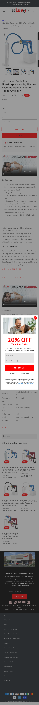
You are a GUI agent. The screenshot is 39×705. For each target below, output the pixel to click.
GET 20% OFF (19, 368)
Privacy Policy (21, 383)
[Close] (35, 317)
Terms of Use (30, 383)
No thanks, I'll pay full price (19, 373)
